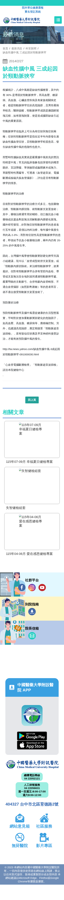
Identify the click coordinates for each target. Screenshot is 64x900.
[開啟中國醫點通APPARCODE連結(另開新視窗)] (32, 715)
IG (32, 587)
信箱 (32, 635)
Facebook (22, 587)
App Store (32, 745)
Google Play (32, 736)
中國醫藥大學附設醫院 (32, 764)
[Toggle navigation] (58, 20)
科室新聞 (31, 48)
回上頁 (32, 399)
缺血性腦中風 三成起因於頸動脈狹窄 (24, 52)
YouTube (42, 587)
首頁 (5, 48)
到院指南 (32, 611)
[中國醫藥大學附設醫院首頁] (26, 20)
